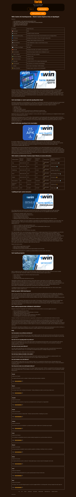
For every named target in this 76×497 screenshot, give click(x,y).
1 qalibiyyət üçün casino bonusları (21, 23)
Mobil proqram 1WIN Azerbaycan (20, 24)
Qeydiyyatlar (43, 9)
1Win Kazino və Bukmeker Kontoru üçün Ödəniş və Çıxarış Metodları (28, 22)
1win (22, 491)
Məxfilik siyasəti (40, 491)
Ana (19, 491)
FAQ (14, 26)
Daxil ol (31, 9)
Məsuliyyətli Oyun (47, 491)
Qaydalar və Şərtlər (54, 491)
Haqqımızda (30, 491)
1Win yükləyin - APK (38, 13)
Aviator (25, 491)
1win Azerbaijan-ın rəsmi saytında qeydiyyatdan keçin (25, 21)
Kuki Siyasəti (35, 491)
